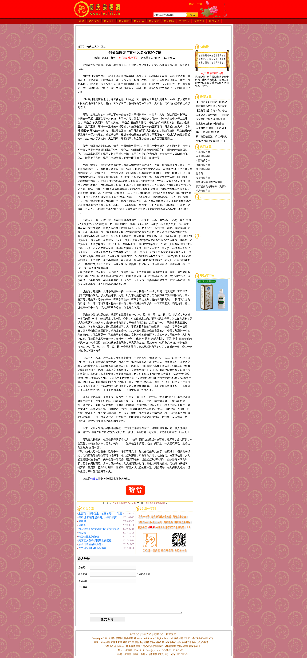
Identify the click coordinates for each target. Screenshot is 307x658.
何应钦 (82, 532)
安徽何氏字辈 (203, 178)
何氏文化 (154, 21)
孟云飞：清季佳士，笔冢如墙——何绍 (100, 513)
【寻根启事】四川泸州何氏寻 (211, 102)
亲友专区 (94, 21)
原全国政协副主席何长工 (92, 544)
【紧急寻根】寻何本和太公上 (211, 110)
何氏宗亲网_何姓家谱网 (123, 638)
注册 (200, 4)
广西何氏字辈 (203, 160)
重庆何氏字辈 (203, 191)
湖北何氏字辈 (203, 169)
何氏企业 (109, 21)
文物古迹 (199, 21)
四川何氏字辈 (203, 156)
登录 (191, 4)
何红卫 (82, 521)
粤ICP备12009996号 (202, 638)
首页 (81, 21)
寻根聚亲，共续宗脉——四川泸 (212, 115)
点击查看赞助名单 (212, 73)
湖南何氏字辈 (203, 165)
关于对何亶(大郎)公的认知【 (211, 128)
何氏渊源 (169, 21)
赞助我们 (158, 634)
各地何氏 (184, 21)
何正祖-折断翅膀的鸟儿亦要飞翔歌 (98, 517)
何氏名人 (139, 21)
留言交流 (214, 21)
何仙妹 (123, 57)
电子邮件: (83, 574)
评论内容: (83, 587)
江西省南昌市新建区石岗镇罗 (211, 106)
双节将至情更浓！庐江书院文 (211, 136)
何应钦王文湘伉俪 (88, 536)
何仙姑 (94, 478)
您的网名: (83, 567)
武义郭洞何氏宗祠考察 (155, 503)
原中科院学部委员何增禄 (92, 548)
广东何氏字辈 (203, 152)
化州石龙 (133, 57)
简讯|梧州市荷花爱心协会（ (210, 141)
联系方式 (146, 634)
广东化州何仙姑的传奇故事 (124, 503)
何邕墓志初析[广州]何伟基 (210, 123)
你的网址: (83, 581)
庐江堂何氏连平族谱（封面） (211, 186)
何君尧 (82, 525)
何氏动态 (124, 21)
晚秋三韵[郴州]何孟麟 (207, 132)
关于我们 (134, 634)
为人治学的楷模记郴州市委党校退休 (98, 529)
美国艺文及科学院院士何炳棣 (95, 540)
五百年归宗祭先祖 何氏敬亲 (210, 119)
